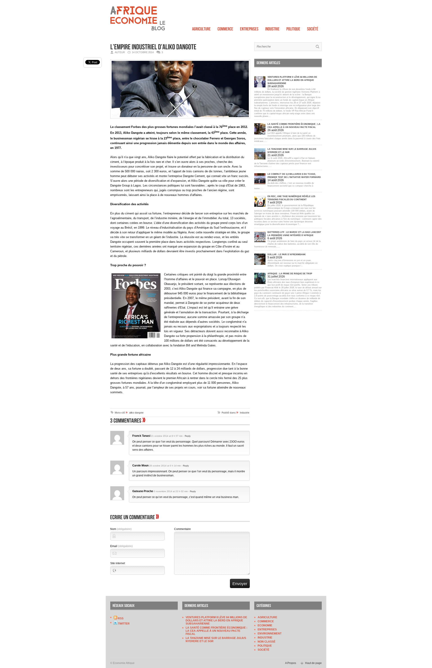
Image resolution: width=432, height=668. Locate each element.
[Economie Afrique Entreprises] (249, 28)
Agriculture (267, 617)
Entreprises (267, 629)
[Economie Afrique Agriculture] (201, 28)
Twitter (123, 623)
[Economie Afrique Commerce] (225, 28)
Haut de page (313, 663)
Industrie (244, 412)
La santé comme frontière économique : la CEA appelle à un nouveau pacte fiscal (216, 631)
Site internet (117, 563)
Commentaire (182, 529)
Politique (265, 645)
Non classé (266, 641)
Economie (265, 625)
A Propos (290, 663)
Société (263, 649)
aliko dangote (136, 412)
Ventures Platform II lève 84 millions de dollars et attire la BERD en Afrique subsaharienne (216, 620)
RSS (120, 618)
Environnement (269, 633)
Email (121, 546)
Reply (188, 436)
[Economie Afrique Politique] (293, 28)
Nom (121, 529)
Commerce (266, 621)
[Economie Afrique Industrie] (272, 28)
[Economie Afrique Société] (313, 28)
